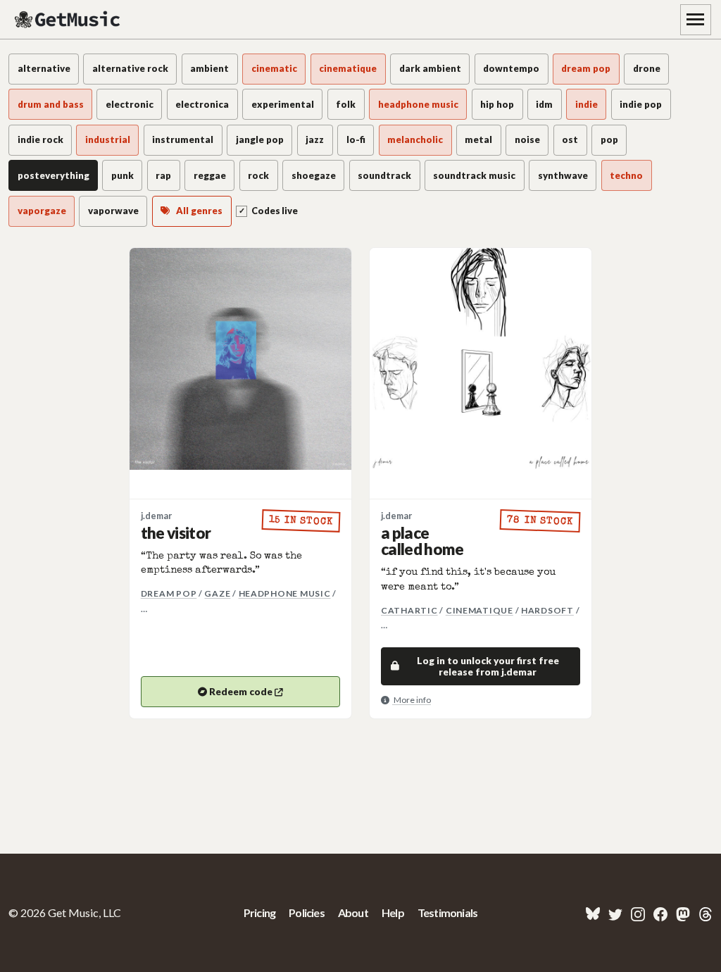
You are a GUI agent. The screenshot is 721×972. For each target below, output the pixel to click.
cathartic (409, 610)
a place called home (422, 541)
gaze (217, 593)
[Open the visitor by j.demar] (240, 359)
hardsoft (547, 610)
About (353, 912)
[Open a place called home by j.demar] (480, 359)
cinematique (479, 610)
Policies (307, 912)
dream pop (169, 593)
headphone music (285, 593)
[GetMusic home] (69, 19)
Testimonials (447, 912)
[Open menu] (695, 19)
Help (393, 912)
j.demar (156, 516)
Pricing (259, 912)
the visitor (176, 532)
